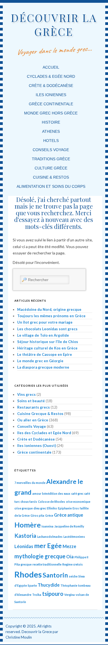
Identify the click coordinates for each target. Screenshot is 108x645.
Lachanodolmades (50, 536)
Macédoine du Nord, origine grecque (49, 309)
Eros (76, 508)
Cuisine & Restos (51, 177)
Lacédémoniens (74, 536)
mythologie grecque (39, 556)
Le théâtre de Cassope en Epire (44, 354)
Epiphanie (65, 508)
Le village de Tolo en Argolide (43, 335)
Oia (70, 556)
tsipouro (52, 593)
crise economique (78, 501)
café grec (77, 493)
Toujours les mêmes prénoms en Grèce (51, 316)
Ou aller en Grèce (32, 420)
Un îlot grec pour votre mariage (45, 322)
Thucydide (49, 585)
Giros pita (37, 515)
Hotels (51, 140)
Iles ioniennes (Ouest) (36, 445)
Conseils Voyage (51, 150)
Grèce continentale (51, 104)
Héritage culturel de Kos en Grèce (47, 348)
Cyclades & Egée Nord (51, 76)
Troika (36, 594)
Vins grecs (26, 394)
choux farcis (28, 501)
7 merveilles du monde (29, 482)
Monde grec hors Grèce (51, 113)
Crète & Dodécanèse (51, 85)
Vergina (69, 594)
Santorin (55, 575)
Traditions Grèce (51, 159)
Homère (27, 525)
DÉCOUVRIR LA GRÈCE (54, 25)
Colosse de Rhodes (51, 501)
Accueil (51, 67)
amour (36, 493)
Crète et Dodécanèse (36, 439)
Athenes (51, 131)
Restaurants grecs (33, 407)
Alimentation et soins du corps (51, 186)
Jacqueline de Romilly (69, 526)
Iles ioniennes (51, 94)
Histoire (51, 122)
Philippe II (81, 557)
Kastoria (25, 535)
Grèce (49, 515)
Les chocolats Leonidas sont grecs (47, 329)
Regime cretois (72, 564)
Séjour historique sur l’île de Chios (47, 341)
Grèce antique (68, 515)
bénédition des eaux (56, 493)
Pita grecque (23, 564)
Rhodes (28, 574)
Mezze (69, 546)
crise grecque (23, 508)
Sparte (32, 585)
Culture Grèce (51, 168)
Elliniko (52, 508)
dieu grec (40, 508)
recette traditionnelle (46, 564)
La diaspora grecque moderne (43, 367)
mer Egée (48, 545)
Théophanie (68, 585)
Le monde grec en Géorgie (40, 361)
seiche (73, 576)
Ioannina (47, 526)
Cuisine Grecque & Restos (40, 413)
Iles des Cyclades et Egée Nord (44, 433)
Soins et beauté (31, 401)
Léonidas (23, 546)
